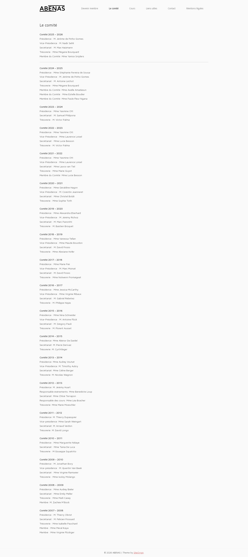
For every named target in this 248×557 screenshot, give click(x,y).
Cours (132, 8)
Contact (171, 8)
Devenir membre (89, 8)
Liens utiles (151, 8)
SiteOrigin (139, 552)
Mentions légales (194, 8)
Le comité (113, 8)
